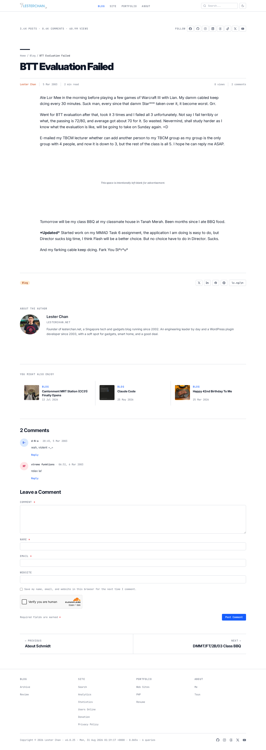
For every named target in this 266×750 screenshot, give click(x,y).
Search (82, 687)
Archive (25, 687)
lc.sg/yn (237, 282)
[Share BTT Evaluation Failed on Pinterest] (224, 283)
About (146, 6)
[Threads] (220, 29)
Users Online (87, 709)
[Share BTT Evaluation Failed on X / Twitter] (199, 283)
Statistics (85, 702)
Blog (101, 6)
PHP (138, 694)
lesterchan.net (58, 322)
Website (26, 572)
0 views (219, 84)
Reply (34, 455)
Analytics (84, 694)
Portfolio (129, 6)
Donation (84, 717)
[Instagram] (205, 29)
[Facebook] (190, 29)
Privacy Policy (88, 724)
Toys (197, 694)
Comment (27, 502)
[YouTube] (242, 29)
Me (196, 687)
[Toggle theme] (242, 6)
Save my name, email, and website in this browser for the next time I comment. (80, 589)
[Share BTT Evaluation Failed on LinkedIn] (207, 283)
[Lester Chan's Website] (33, 6)
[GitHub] (198, 29)
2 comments (239, 84)
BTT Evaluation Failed (66, 66)
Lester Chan (28, 84)
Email (26, 556)
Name (25, 539)
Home (23, 55)
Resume (140, 702)
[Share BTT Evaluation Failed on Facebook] (215, 283)
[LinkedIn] (212, 29)
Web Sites (142, 687)
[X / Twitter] (235, 29)
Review (24, 694)
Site (113, 6)
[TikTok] (227, 29)
